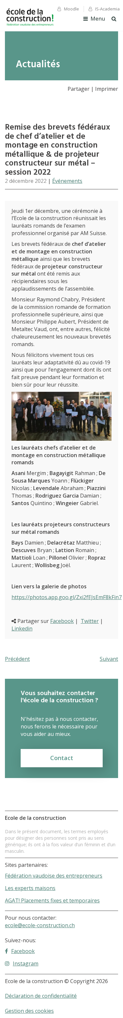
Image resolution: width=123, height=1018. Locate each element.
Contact (61, 758)
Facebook (62, 621)
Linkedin (21, 628)
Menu (98, 18)
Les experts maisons (30, 888)
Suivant (109, 658)
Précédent (17, 658)
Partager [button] (79, 88)
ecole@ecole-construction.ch (40, 925)
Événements (67, 180)
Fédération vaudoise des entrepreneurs (53, 875)
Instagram (25, 963)
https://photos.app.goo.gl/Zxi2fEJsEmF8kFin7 (66, 597)
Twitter (90, 621)
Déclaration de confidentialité (41, 995)
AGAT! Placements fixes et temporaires (52, 900)
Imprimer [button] (106, 88)
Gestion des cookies (29, 1010)
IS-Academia (107, 9)
